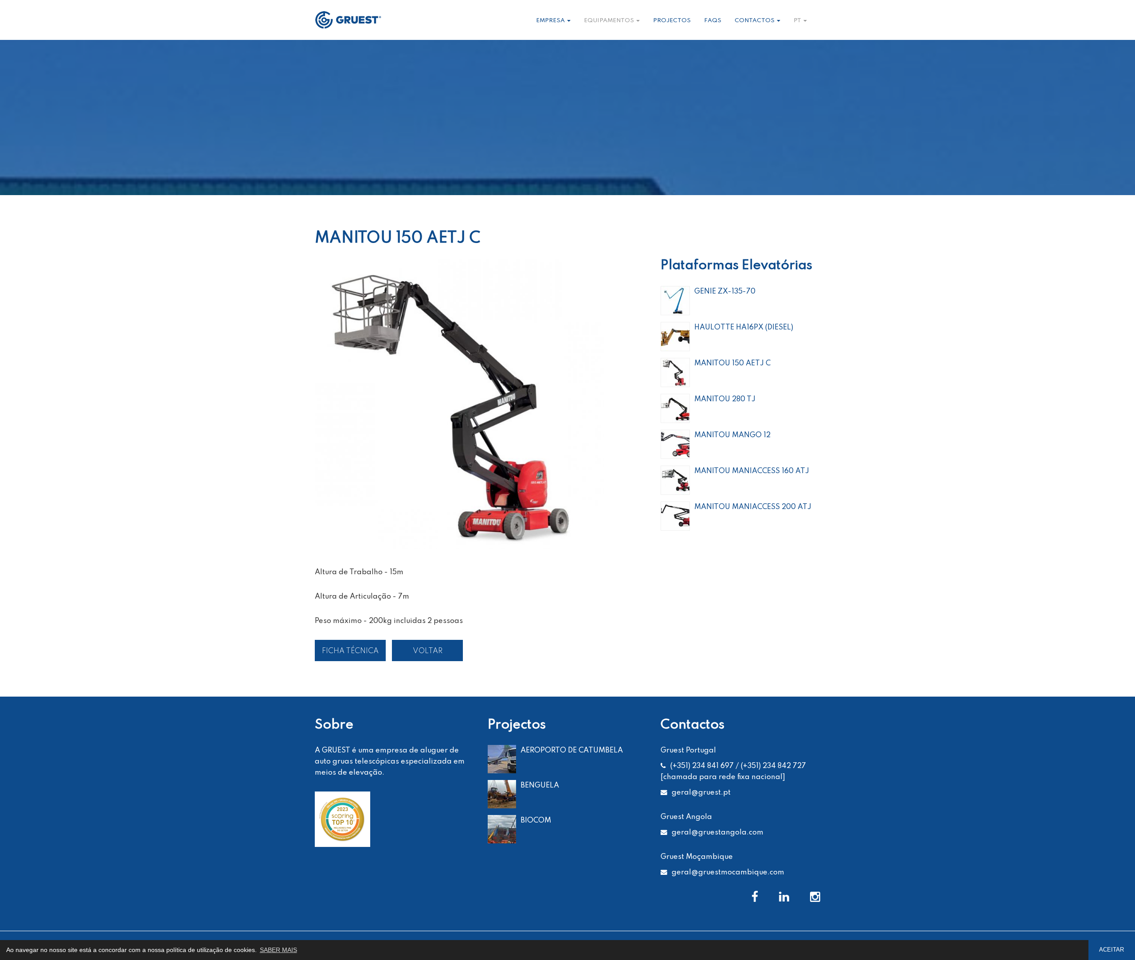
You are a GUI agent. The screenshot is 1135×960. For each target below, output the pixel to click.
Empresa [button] (551, 21)
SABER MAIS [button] (278, 949)
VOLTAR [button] (427, 651)
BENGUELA (540, 785)
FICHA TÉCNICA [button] (350, 651)
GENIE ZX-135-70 (724, 291)
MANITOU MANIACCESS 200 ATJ (752, 507)
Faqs (712, 21)
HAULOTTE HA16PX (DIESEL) (743, 327)
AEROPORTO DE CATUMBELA (572, 750)
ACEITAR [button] (1111, 950)
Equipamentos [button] (609, 21)
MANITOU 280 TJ (724, 399)
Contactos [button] (755, 21)
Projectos (672, 21)
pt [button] (798, 21)
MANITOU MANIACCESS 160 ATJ (751, 471)
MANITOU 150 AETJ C (732, 363)
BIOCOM (536, 820)
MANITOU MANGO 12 (732, 435)
